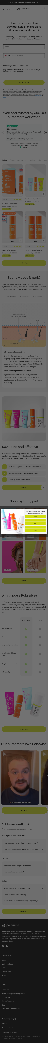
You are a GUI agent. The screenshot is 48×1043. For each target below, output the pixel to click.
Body (35, 523)
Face (35, 527)
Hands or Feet (35, 520)
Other (35, 530)
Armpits (35, 516)
